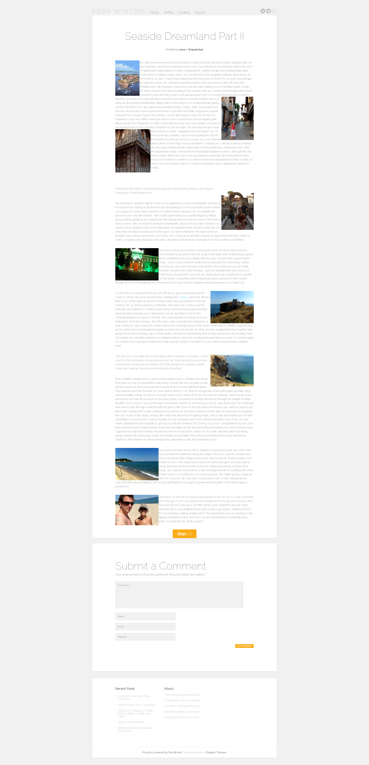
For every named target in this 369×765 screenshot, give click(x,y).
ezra (182, 49)
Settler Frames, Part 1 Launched (136, 704)
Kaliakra (183, 297)
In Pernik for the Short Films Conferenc (134, 698)
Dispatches (196, 49)
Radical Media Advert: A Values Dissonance (135, 729)
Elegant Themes (216, 752)
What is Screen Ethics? (131, 722)
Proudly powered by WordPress (162, 752)
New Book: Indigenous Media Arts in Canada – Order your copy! (135, 713)
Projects (200, 12)
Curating (184, 12)
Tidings (154, 12)
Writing (168, 12)
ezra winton (118, 11)
